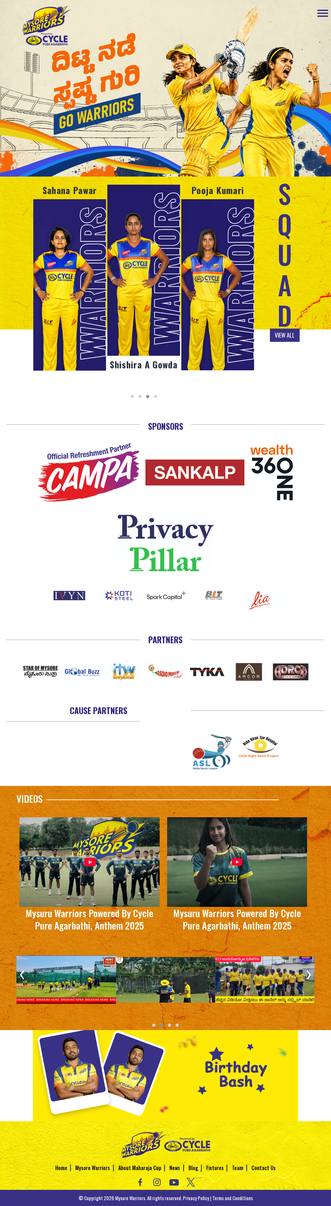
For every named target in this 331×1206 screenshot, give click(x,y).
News (174, 1168)
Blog (193, 1168)
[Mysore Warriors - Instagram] (157, 1182)
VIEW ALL (285, 335)
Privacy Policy (196, 1197)
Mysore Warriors (92, 1168)
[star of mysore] (41, 671)
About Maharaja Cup (139, 1168)
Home (61, 1168)
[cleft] (212, 751)
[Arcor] (249, 671)
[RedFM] (166, 671)
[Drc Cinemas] (291, 671)
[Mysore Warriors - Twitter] (191, 1182)
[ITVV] (124, 671)
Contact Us (263, 1168)
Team (237, 1168)
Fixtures (215, 1168)
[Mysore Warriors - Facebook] (140, 1182)
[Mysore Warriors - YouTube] (174, 1182)
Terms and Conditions (232, 1197)
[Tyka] (207, 671)
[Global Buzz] (82, 671)
